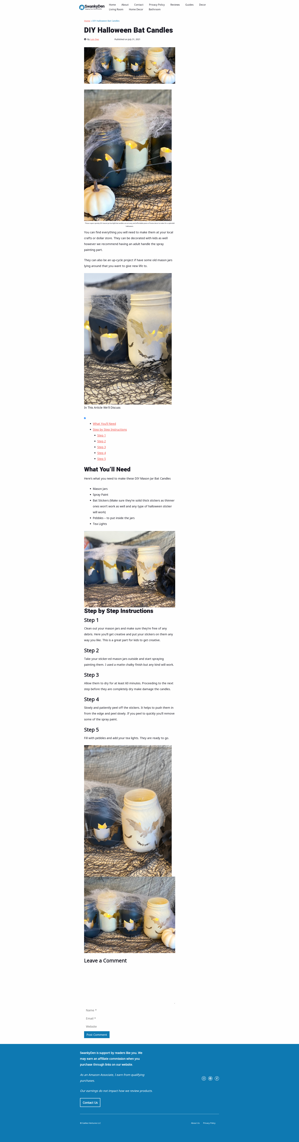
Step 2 (101, 441)
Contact (138, 4)
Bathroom (155, 9)
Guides (189, 4)
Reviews (175, 4)
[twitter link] (210, 1078)
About (125, 4)
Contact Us (90, 1102)
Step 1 (101, 435)
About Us (195, 1123)
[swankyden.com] (92, 7)
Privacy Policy (157, 4)
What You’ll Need (104, 424)
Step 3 (101, 447)
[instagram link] (204, 1078)
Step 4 (101, 453)
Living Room (116, 9)
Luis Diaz (94, 39)
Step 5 (101, 459)
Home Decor (136, 9)
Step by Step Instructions (110, 429)
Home (112, 4)
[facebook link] (217, 1078)
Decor (202, 4)
